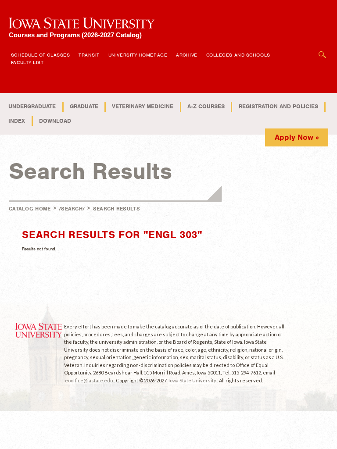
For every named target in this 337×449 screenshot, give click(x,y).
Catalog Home (30, 208)
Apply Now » (297, 137)
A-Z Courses (206, 106)
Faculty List (27, 62)
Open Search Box (322, 50)
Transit (89, 55)
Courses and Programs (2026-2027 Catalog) (75, 35)
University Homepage (137, 55)
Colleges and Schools (238, 55)
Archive (186, 55)
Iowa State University (192, 380)
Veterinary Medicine (142, 106)
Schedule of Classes (40, 55)
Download (55, 121)
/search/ (72, 208)
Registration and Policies (278, 106)
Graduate (84, 106)
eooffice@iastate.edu (89, 380)
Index (16, 121)
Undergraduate (32, 106)
